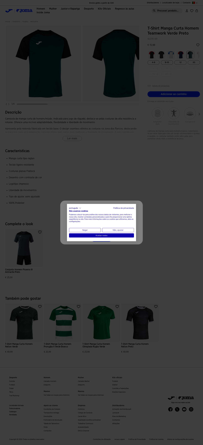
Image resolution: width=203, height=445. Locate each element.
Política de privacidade (123, 208)
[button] (75, 208)
